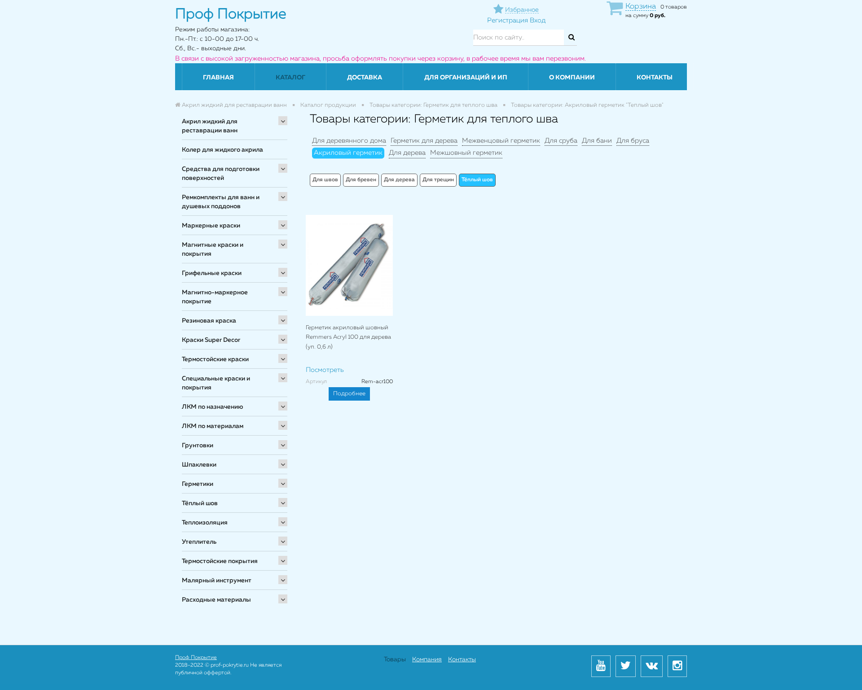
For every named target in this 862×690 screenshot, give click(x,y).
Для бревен (361, 180)
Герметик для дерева (424, 140)
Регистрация (507, 20)
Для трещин (438, 180)
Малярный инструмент (216, 580)
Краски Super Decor (211, 340)
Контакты (655, 77)
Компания (427, 659)
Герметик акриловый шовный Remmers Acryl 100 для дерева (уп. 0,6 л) (348, 337)
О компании (572, 77)
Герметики (197, 484)
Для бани (597, 140)
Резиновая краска (209, 321)
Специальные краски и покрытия (216, 383)
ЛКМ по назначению (212, 407)
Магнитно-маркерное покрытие (215, 297)
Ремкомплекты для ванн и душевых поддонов (220, 202)
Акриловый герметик (348, 152)
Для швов (325, 180)
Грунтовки (197, 445)
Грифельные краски (212, 273)
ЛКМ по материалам (212, 426)
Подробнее (349, 394)
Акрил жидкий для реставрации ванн (209, 126)
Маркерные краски (211, 226)
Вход (537, 20)
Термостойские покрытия (220, 561)
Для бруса (632, 140)
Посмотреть (325, 370)
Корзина (640, 6)
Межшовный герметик (466, 152)
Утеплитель (199, 542)
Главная (218, 77)
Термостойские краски (215, 359)
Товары (395, 659)
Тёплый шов (200, 503)
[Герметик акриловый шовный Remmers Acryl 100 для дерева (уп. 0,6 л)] (349, 265)
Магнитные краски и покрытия (212, 249)
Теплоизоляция (205, 523)
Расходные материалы (216, 600)
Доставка (364, 77)
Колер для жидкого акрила (222, 150)
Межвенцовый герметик (501, 140)
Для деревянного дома (349, 140)
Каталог (290, 77)
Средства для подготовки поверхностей (220, 173)
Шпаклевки (199, 465)
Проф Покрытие (196, 657)
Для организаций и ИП (465, 77)
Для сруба (561, 140)
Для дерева (407, 152)
